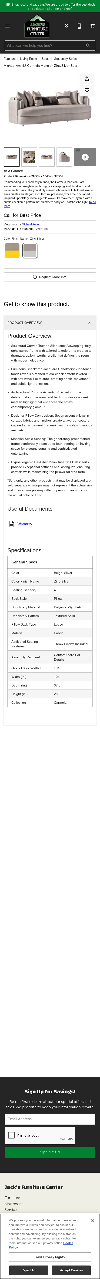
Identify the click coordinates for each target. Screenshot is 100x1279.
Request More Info (53, 277)
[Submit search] (88, 45)
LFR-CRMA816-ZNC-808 (32, 229)
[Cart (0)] (92, 26)
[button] (7, 26)
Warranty (24, 524)
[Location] (66, 26)
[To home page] (37, 26)
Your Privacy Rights (49, 1257)
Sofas (46, 58)
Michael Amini (31, 224)
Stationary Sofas (65, 58)
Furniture (10, 58)
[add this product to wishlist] (87, 90)
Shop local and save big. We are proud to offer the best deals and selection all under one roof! (53, 6)
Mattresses (14, 1204)
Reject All (29, 1270)
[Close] (92, 1221)
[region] (50, 1246)
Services (11, 1210)
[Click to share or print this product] (87, 79)
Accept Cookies (71, 1270)
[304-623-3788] (79, 26)
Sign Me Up (50, 1152)
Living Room (28, 58)
